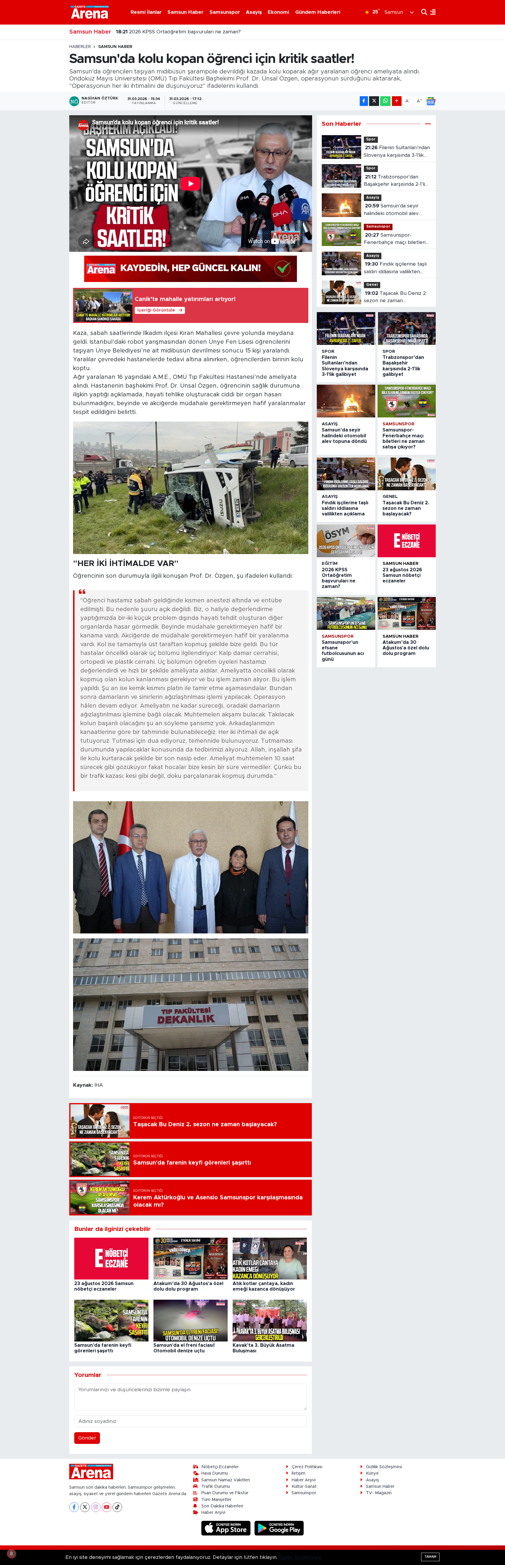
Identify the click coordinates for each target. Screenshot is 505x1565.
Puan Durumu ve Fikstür (224, 1493)
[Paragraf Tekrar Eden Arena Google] (190, 268)
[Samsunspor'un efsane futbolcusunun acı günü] (346, 613)
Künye (372, 1473)
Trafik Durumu (215, 1486)
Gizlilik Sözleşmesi (384, 1467)
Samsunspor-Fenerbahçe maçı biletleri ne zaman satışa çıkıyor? (395, 239)
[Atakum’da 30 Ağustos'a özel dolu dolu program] (190, 1258)
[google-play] (279, 1528)
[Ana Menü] (431, 12)
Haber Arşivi (213, 1512)
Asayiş (254, 12)
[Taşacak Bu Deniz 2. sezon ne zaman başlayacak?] (407, 474)
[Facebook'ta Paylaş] (364, 101)
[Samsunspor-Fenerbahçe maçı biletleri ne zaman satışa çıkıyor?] (407, 401)
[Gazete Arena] (89, 12)
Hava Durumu (214, 1473)
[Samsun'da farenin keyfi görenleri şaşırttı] (111, 1320)
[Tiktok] (117, 1507)
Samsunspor (225, 12)
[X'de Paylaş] (374, 101)
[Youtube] (106, 1507)
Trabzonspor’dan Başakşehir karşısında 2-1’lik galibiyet (396, 181)
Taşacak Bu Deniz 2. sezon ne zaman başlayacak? (395, 298)
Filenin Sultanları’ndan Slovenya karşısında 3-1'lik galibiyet (397, 152)
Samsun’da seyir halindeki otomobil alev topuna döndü (391, 210)
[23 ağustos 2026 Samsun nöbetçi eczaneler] (111, 1258)
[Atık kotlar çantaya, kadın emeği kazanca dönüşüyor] (270, 1258)
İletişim (298, 1473)
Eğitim (330, 563)
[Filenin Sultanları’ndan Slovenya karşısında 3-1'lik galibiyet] (346, 328)
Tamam (430, 1556)
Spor (371, 139)
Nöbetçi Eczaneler (220, 1467)
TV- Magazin (379, 1493)
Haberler (80, 47)
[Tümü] (428, 123)
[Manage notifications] (11, 1553)
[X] (85, 1507)
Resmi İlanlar (146, 12)
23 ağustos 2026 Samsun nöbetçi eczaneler (175, 31)
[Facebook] (74, 1507)
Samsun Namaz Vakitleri (225, 1480)
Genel (372, 285)
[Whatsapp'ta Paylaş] (385, 101)
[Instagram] (96, 1507)
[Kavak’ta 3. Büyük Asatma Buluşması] (270, 1320)
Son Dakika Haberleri (222, 1506)
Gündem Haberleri (317, 12)
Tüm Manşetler (216, 1499)
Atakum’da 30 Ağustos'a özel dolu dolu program (406, 648)
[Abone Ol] (431, 101)
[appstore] (226, 1528)
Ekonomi (278, 12)
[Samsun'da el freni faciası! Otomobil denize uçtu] (190, 1320)
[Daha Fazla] (397, 101)
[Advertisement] (43, 132)
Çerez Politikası (307, 1467)
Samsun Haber (185, 12)
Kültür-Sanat (304, 1486)
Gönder (87, 1437)
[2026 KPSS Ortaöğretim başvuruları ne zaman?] (346, 540)
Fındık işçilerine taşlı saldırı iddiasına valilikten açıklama (395, 268)
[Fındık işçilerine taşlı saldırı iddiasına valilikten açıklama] (346, 474)
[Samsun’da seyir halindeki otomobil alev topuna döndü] (346, 401)
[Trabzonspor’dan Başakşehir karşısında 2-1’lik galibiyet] (407, 328)
